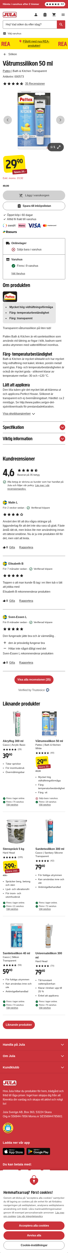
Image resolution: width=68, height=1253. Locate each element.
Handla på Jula (14, 1044)
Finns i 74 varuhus (15, 1006)
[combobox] (34, 24)
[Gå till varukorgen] (54, 15)
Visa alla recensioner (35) (34, 679)
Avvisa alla (34, 1235)
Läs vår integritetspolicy (30, 1216)
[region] (34, 1211)
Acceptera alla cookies (34, 1225)
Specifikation (13, 427)
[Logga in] (36, 15)
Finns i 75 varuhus (15, 803)
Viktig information (17, 438)
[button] (8, 1128)
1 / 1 (52, 147)
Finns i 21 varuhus (15, 907)
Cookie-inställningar (34, 1245)
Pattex (7, 71)
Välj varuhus (14, 33)
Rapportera (26, 547)
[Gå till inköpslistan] (45, 15)
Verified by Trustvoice (31, 690)
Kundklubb (11, 1067)
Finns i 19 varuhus (47, 803)
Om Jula (9, 1056)
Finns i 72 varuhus (47, 907)
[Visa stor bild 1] (34, 120)
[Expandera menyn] (63, 15)
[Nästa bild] (60, 120)
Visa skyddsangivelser (17, 413)
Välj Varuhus (18, 273)
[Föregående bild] (7, 120)
